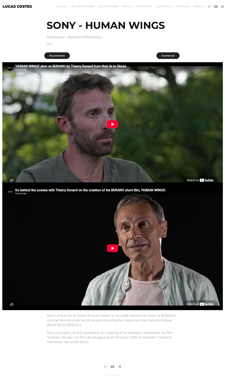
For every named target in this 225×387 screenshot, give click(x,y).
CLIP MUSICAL (164, 6)
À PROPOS (183, 6)
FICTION (127, 6)
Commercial (168, 55)
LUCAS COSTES (17, 7)
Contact (199, 6)
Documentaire (57, 55)
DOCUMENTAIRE (108, 6)
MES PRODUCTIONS (83, 6)
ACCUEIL (62, 6)
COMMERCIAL (144, 6)
